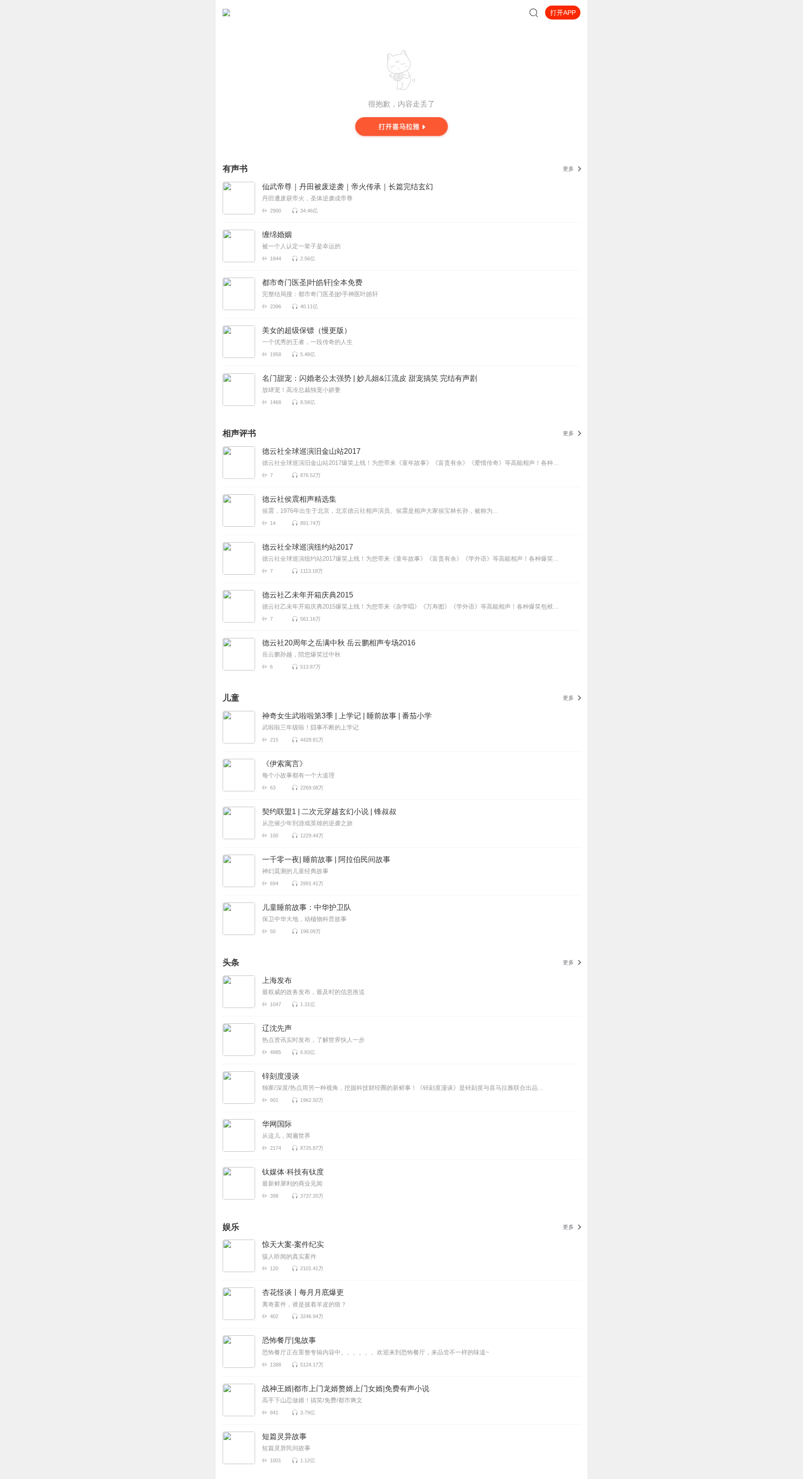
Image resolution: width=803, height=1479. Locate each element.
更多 (568, 169)
